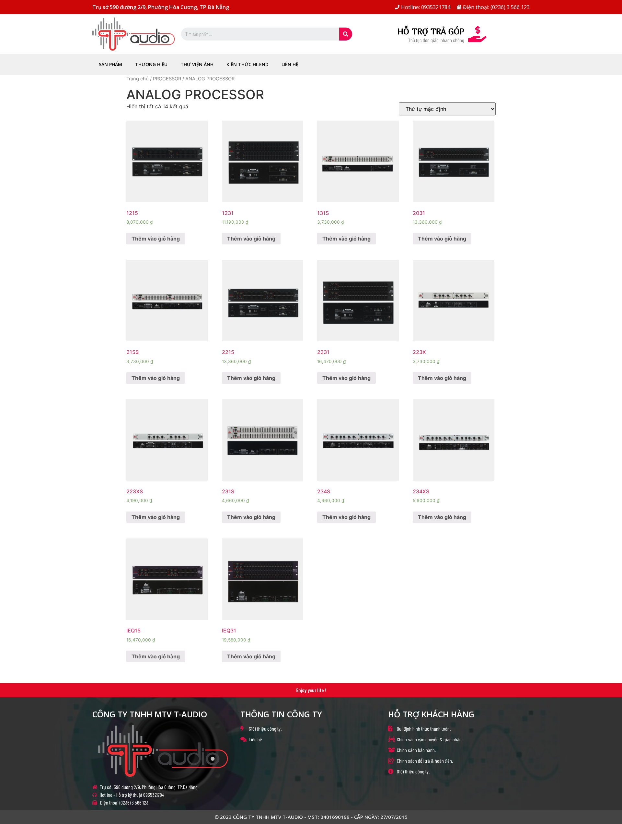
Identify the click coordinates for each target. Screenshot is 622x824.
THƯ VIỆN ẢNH (196, 64)
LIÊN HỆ (290, 64)
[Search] (345, 34)
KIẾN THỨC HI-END (247, 64)
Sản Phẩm (110, 64)
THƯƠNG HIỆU (151, 64)
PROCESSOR (167, 79)
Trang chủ (137, 79)
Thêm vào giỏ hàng (156, 238)
